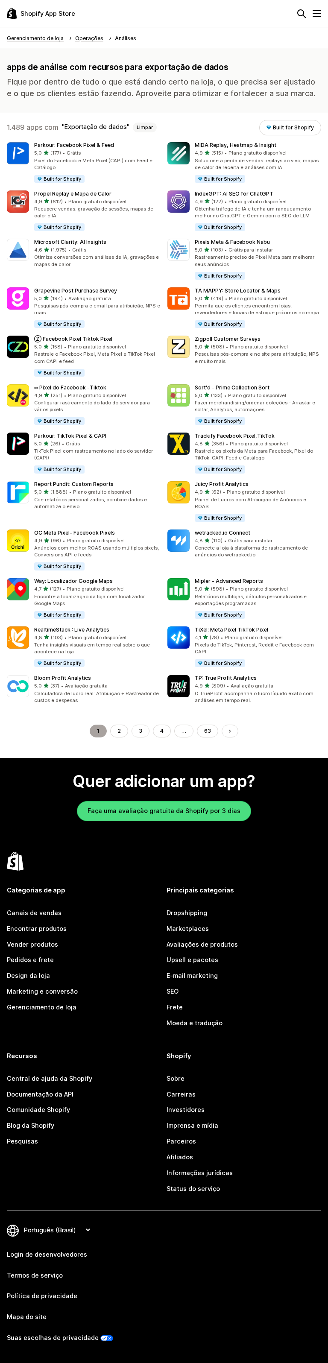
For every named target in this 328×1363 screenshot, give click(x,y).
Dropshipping (187, 912)
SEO (173, 991)
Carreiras (181, 1094)
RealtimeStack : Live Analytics (71, 629)
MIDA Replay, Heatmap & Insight (235, 145)
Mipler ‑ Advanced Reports (229, 581)
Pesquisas (22, 1141)
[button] (84, 163)
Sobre (175, 1078)
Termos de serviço (35, 1275)
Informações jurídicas (200, 1172)
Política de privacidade (42, 1295)
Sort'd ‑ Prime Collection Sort (232, 387)
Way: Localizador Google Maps (73, 581)
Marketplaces (188, 928)
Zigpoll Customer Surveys (228, 339)
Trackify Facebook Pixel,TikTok (235, 436)
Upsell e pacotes (192, 959)
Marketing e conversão (42, 991)
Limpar (145, 127)
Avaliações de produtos (202, 944)
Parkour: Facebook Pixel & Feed (74, 145)
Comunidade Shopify (38, 1109)
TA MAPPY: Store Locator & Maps (238, 290)
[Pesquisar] (301, 13)
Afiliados (180, 1157)
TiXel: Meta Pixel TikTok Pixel (231, 629)
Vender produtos (32, 944)
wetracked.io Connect (222, 532)
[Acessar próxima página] (230, 731)
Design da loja (28, 975)
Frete (175, 1007)
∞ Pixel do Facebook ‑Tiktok (70, 387)
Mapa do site (27, 1316)
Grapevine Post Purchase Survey (75, 290)
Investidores (186, 1109)
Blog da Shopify (30, 1125)
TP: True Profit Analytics (226, 678)
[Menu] (317, 13)
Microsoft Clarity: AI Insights (70, 242)
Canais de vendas (34, 912)
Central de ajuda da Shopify (49, 1078)
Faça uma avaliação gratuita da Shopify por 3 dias (164, 810)
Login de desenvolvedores (47, 1254)
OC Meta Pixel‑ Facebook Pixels (74, 532)
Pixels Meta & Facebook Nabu (232, 242)
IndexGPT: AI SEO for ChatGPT (234, 193)
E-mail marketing (192, 975)
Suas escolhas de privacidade (53, 1337)
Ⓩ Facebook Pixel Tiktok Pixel (73, 339)
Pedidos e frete (30, 959)
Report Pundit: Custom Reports (74, 484)
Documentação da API (40, 1094)
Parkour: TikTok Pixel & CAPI (70, 436)
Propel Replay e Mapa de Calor (72, 193)
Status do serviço (193, 1188)
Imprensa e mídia (192, 1125)
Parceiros (181, 1141)
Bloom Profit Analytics (62, 678)
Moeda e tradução (195, 1023)
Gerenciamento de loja (41, 1007)
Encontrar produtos (37, 928)
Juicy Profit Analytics (222, 484)
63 (207, 731)
